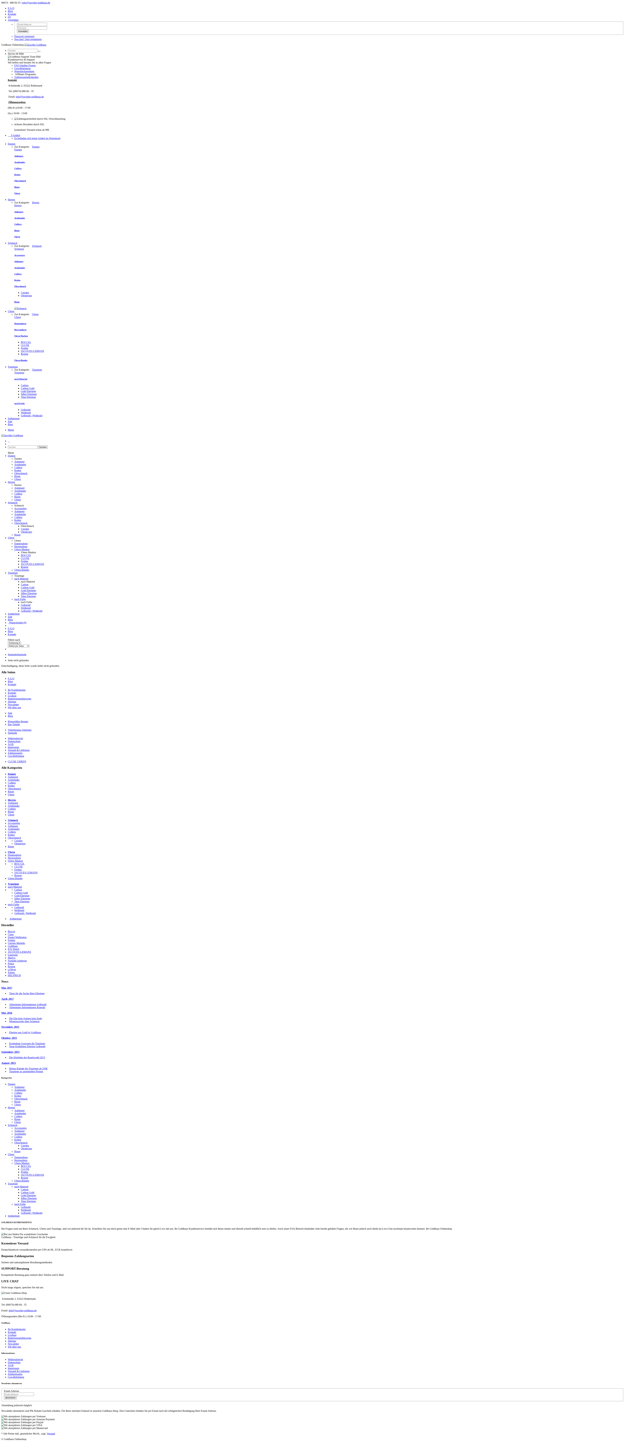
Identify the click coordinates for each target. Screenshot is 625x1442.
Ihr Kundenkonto (17, 690)
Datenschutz (14, 741)
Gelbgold (25, 409)
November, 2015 (10, 1027)
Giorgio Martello (16, 943)
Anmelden (23, 31)
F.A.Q (11, 8)
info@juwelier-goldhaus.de (36, 2)
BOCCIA (26, 342)
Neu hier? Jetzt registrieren (28, 39)
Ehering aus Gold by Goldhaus (25, 1032)
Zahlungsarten (15, 753)
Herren (11, 199)
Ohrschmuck (21, 473)
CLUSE (25, 345)
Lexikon (12, 695)
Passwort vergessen (24, 36)
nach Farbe (20, 599)
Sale (10, 421)
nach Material (21, 578)
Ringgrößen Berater (18, 721)
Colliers (18, 467)
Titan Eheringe (28, 397)
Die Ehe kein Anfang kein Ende (25, 1018)
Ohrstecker (26, 295)
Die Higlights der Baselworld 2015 (27, 1057)
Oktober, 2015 (9, 1038)
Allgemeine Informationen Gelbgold (27, 1004)
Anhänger (19, 461)
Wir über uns (14, 707)
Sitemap (12, 701)
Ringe (17, 476)
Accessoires (20, 508)
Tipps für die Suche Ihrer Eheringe (27, 993)
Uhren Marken (21, 549)
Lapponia (13, 954)
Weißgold (26, 412)
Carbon (24, 385)
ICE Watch (13, 949)
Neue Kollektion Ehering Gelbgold (27, 1046)
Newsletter (13, 704)
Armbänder (20, 464)
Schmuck (12, 243)
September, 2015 (10, 1052)
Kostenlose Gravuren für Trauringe (27, 1043)
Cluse (11, 934)
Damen (11, 143)
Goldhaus (13, 946)
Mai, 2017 (6, 987)
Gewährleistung (22, 68)
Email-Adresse (11, 1391)
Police (11, 963)
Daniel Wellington (17, 937)
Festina (24, 348)
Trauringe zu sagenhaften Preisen (26, 1071)
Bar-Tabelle (14, 724)
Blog (10, 11)
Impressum (13, 747)
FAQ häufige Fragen (25, 65)
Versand (51, 1433)
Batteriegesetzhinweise (19, 698)
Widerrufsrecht (15, 738)
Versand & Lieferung (18, 750)
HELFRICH (14, 975)
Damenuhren (21, 543)
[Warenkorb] (9, 441)
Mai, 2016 (6, 1013)
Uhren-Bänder (21, 570)
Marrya (11, 957)
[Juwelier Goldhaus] (35, 44)
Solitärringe (14, 418)
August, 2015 (8, 1063)
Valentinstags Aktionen (19, 730)
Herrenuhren (20, 546)
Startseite (17, 654)
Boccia (11, 931)
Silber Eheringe (29, 394)
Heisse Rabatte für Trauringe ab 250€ (28, 1068)
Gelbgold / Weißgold (31, 415)
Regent (24, 354)
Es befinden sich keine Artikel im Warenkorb (37, 138)
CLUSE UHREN (17, 761)
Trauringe (13, 366)
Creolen (25, 292)
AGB (11, 744)
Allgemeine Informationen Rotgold (27, 1007)
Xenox (11, 972)
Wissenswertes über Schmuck (24, 1021)
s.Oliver (12, 969)
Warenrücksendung (24, 71)
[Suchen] (39, 51)
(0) (9, 17)
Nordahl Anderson (17, 960)
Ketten (17, 470)
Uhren (11, 311)
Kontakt (12, 14)
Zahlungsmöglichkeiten (26, 77)
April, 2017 (7, 999)
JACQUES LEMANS (32, 351)
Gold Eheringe (28, 391)
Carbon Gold (27, 388)
